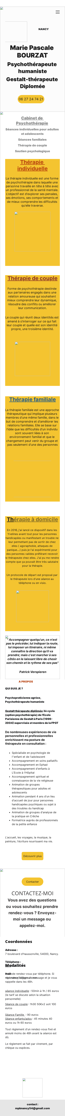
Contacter (32, 881)
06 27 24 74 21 (31, 99)
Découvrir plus (32, 856)
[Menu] (58, 12)
